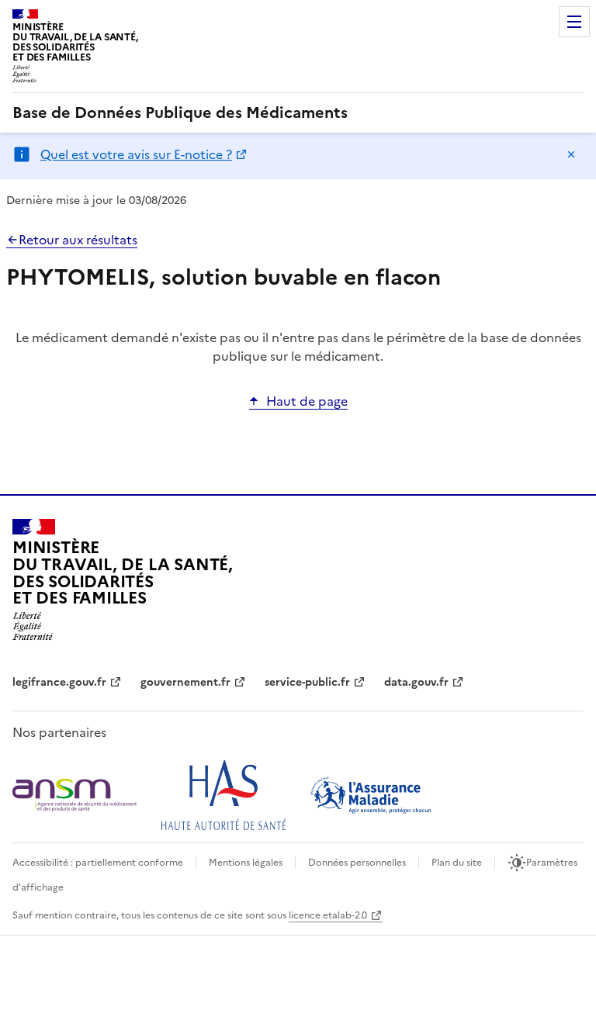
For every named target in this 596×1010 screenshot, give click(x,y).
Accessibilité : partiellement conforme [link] (97, 863)
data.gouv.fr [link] (416, 682)
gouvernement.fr (185, 682)
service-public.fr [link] (307, 682)
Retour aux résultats (78, 239)
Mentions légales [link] (245, 863)
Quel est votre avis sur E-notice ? (136, 154)
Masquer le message (571, 154)
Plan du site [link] (456, 863)
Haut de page (307, 401)
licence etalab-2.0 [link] (328, 915)
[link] (180, 112)
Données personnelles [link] (357, 863)
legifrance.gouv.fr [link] (59, 682)
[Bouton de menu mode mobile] (574, 21)
